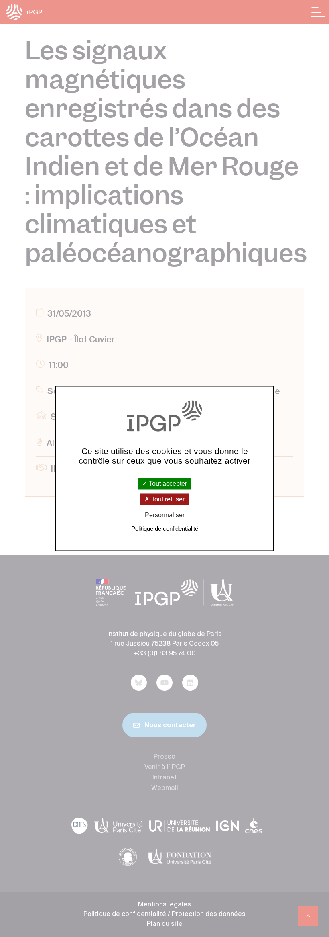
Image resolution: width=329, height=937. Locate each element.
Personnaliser (165, 514)
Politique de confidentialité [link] (164, 529)
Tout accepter (167, 483)
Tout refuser (167, 499)
